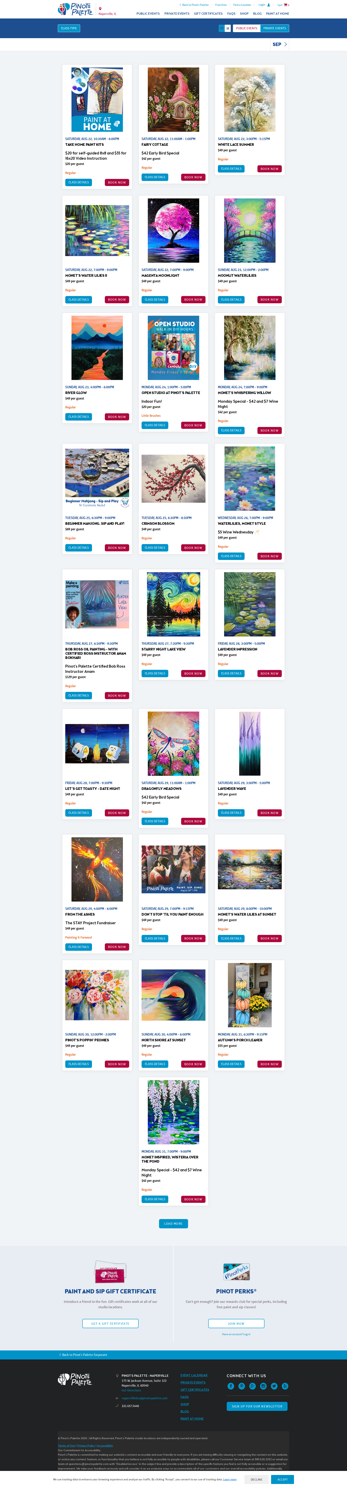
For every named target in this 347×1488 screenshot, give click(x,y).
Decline (256, 1479)
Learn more (230, 1479)
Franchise (221, 4)
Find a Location (242, 4)
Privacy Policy (86, 1446)
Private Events (177, 14)
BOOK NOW (117, 182)
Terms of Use (66, 1446)
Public (246, 28)
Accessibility (105, 1446)
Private (274, 28)
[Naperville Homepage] (75, 9)
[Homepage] (87, 1379)
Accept (283, 1479)
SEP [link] (277, 45)
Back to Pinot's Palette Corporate (84, 1355)
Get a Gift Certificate (110, 1324)
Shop (244, 14)
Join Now (236, 1324)
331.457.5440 (130, 1406)
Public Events (148, 14)
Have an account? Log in (236, 1334)
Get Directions (131, 1390)
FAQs (231, 14)
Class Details (78, 182)
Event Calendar (194, 1375)
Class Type (69, 28)
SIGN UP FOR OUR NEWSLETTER (257, 1406)
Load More (173, 1224)
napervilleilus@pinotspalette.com (144, 1398)
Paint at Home (277, 14)
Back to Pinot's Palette (195, 4)
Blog (257, 14)
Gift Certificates (208, 14)
